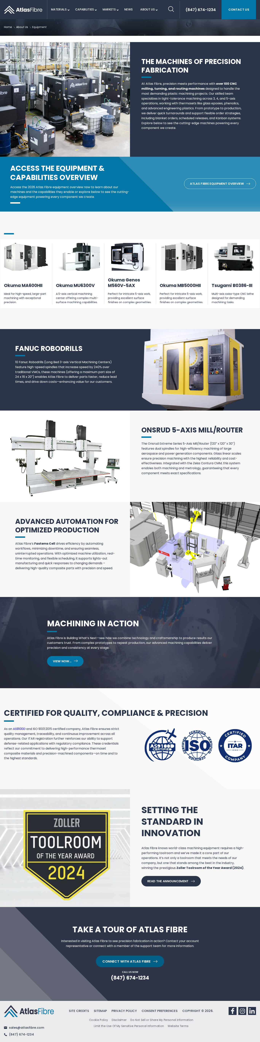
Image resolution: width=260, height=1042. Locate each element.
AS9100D (19, 729)
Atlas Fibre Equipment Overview (217, 183)
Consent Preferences (160, 1011)
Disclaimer (119, 1020)
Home (8, 27)
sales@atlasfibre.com (26, 1027)
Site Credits (79, 1011)
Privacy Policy (124, 1011)
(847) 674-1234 (130, 977)
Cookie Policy (98, 1020)
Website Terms (178, 1026)
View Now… (62, 661)
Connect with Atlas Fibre (127, 961)
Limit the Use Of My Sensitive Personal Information (129, 1026)
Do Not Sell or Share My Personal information (161, 1020)
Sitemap (100, 1011)
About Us (22, 27)
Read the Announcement (168, 881)
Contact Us (238, 9)
